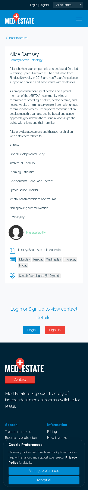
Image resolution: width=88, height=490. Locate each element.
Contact (20, 379)
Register (44, 5)
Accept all (44, 480)
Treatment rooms (18, 432)
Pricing (52, 432)
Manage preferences (44, 471)
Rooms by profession (21, 438)
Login (33, 5)
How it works (57, 438)
